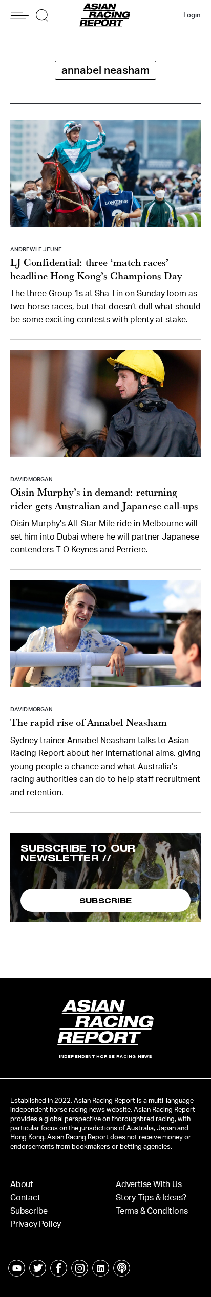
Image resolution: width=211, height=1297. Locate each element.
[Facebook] (58, 1268)
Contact (25, 1198)
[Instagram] (79, 1268)
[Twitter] (37, 1268)
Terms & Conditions (151, 1211)
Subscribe (29, 1211)
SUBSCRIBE (105, 900)
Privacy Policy (35, 1224)
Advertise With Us (149, 1184)
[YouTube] (16, 1268)
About (21, 1184)
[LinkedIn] (100, 1268)
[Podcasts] (121, 1268)
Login (192, 15)
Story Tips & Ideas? (151, 1198)
